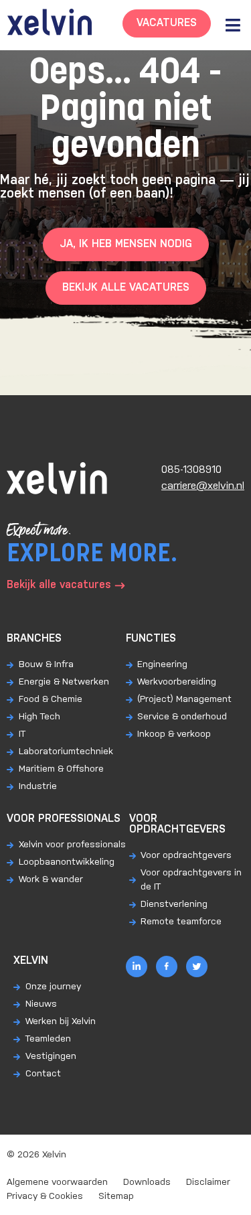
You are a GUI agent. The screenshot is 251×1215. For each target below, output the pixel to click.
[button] (232, 25)
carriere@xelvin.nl (202, 486)
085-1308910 (191, 470)
